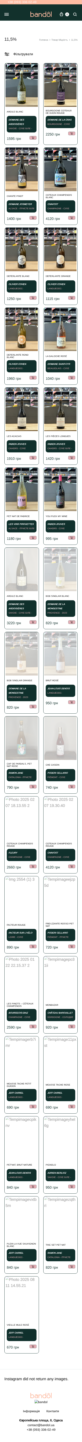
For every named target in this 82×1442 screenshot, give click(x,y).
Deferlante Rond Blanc (17, 356)
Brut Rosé (52, 680)
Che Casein (52, 765)
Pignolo (51, 1165)
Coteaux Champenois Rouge (20, 844)
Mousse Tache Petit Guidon (19, 1084)
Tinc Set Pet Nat (56, 1245)
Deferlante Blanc (18, 276)
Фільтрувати (22, 54)
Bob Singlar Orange (19, 680)
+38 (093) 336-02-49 (22, 2)
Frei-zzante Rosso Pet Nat (60, 924)
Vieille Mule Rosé (18, 1325)
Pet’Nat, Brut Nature (19, 1165)
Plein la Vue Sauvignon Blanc (21, 1245)
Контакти (52, 1411)
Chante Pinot (15, 196)
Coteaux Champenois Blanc (59, 196)
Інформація (31, 1411)
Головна (43, 39)
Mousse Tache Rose (58, 1085)
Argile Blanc (15, 111)
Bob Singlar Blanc (57, 596)
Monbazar (52, 1005)
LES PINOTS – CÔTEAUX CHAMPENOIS (20, 1004)
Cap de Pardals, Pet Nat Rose (19, 765)
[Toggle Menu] (6, 14)
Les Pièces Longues (58, 436)
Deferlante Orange (58, 276)
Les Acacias (14, 436)
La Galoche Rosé (56, 356)
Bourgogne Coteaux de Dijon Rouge (59, 111)
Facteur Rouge (16, 925)
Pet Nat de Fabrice (18, 516)
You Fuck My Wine (56, 516)
